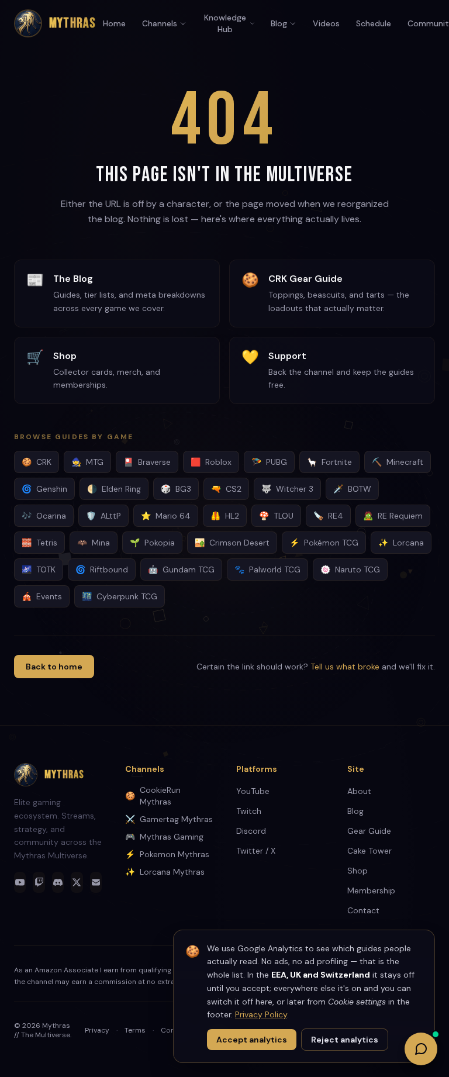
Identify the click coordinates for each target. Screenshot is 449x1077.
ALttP (103, 515)
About (359, 791)
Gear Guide (369, 831)
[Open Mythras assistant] (421, 1049)
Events (42, 596)
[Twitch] (38, 882)
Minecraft (397, 462)
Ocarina (44, 515)
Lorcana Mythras (165, 872)
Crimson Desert (232, 542)
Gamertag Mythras (169, 819)
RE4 (328, 515)
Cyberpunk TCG (119, 596)
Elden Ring (114, 489)
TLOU (276, 515)
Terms (135, 1030)
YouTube (253, 791)
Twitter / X (255, 850)
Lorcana (401, 542)
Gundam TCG (181, 569)
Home (114, 23)
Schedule (373, 23)
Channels (159, 23)
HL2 (224, 515)
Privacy (97, 1030)
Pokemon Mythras (167, 854)
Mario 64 (166, 515)
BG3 (176, 489)
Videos (326, 23)
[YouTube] (20, 882)
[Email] (96, 882)
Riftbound (101, 569)
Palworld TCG (267, 569)
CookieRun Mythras (153, 796)
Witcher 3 (287, 489)
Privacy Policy (261, 1014)
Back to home (54, 666)
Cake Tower (369, 850)
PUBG (269, 462)
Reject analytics (344, 1039)
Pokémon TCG (323, 542)
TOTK (39, 569)
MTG (87, 462)
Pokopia (152, 542)
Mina (93, 542)
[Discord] (58, 882)
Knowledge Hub (225, 23)
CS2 (226, 489)
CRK (36, 462)
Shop (357, 870)
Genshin (44, 489)
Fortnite (329, 462)
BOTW (352, 489)
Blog (279, 23)
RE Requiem (393, 515)
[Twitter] (76, 882)
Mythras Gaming (164, 836)
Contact (363, 910)
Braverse (147, 462)
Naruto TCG (350, 569)
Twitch (248, 811)
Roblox (211, 462)
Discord (251, 831)
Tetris (39, 542)
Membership (371, 890)
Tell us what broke (344, 666)
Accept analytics (251, 1039)
